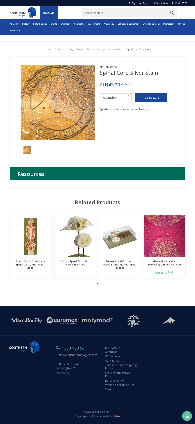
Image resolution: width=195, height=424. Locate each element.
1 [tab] (97, 283)
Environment (94, 23)
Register (147, 3)
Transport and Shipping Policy (121, 366)
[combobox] (129, 12)
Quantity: (110, 98)
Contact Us (112, 360)
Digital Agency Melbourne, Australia (94, 416)
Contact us (162, 3)
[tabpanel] (30, 246)
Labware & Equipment (128, 23)
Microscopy (168, 23)
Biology (26, 23)
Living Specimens (151, 23)
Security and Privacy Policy (118, 374)
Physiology (109, 23)
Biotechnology (40, 23)
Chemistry (79, 23)
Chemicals (66, 23)
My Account (112, 347)
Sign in (135, 3)
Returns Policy (114, 380)
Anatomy (14, 23)
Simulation (15, 30)
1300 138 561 (181, 3)
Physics (181, 23)
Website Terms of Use (120, 385)
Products (49, 12)
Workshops (112, 356)
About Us (111, 352)
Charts (54, 23)
